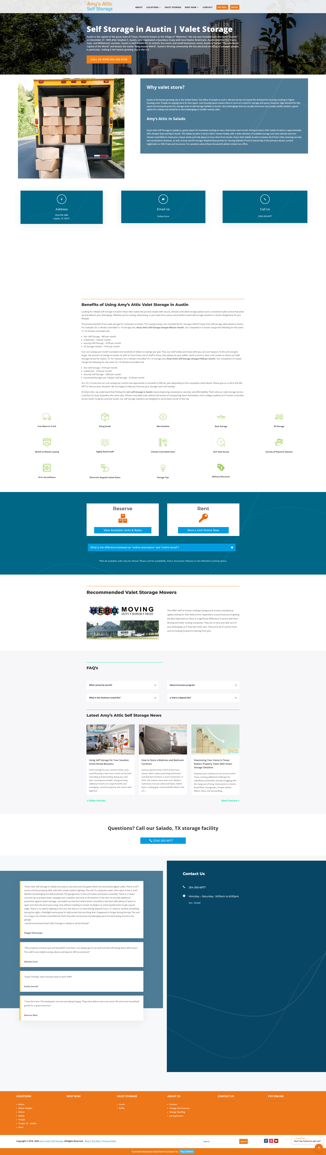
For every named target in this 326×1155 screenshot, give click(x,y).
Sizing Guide (105, 426)
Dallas (122, 1108)
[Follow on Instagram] (271, 1141)
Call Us (265, 209)
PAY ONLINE (276, 1096)
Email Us (163, 209)
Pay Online (187, 1151)
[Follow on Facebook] (266, 1141)
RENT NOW (190, 7)
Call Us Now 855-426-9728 (109, 59)
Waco (20, 1127)
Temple (21, 1119)
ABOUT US (173, 1096)
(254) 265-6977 (163, 840)
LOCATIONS (152, 7)
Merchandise (163, 426)
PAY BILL (222, 7)
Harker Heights (25, 1108)
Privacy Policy (109, 1141)
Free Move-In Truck (47, 426)
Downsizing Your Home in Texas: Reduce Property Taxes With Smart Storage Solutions (213, 764)
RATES (234, 7)
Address (62, 209)
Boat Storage (221, 426)
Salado (21, 1115)
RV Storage (279, 426)
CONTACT (208, 7)
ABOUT (139, 7)
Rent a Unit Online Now (203, 530)
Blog (87, 1141)
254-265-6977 (197, 887)
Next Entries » (230, 800)
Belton (21, 1104)
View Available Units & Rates (123, 530)
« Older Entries (96, 800)
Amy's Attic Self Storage (51, 1141)
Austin (122, 1104)
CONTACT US (226, 1096)
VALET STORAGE (173, 7)
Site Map (95, 1141)
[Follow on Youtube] (276, 1141)
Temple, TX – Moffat (27, 1123)
